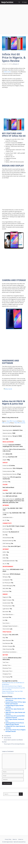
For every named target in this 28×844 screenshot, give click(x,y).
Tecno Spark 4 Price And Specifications (14, 744)
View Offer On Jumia (12, 421)
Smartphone (7, 735)
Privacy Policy (8, 839)
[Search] (21, 794)
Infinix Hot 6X (7, 737)
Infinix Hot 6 (7, 72)
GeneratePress (22, 842)
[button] (19, 2)
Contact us (20, 839)
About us (15, 839)
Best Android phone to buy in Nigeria (12, 686)
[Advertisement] (14, 20)
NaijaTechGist (7, 2)
